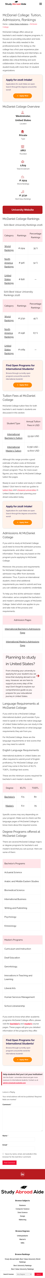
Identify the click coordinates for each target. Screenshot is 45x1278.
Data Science (23, 1212)
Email (5, 1145)
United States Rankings (9, 279)
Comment (7, 1105)
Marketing (22, 1220)
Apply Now (23, 96)
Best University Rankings (23, 1266)
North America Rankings (9, 263)
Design (22, 1216)
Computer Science (22, 1209)
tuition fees (8, 490)
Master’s (10, 805)
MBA (22, 1243)
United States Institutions (18, 24)
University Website (23, 209)
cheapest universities (26, 490)
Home (5, 24)
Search (39, 1274)
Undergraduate (22, 1236)
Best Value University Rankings (22, 1269)
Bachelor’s (9, 796)
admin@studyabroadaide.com (14, 1083)
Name (5, 1136)
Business (22, 1205)
